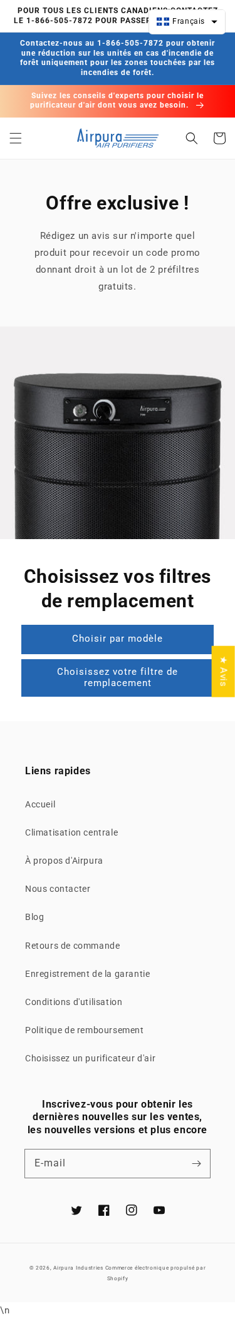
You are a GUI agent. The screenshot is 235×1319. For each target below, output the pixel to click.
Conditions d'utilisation (73, 1002)
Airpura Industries (78, 1268)
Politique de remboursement (84, 1030)
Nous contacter (57, 889)
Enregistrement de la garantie (87, 974)
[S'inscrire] (196, 1163)
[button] (15, 138)
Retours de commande (72, 946)
